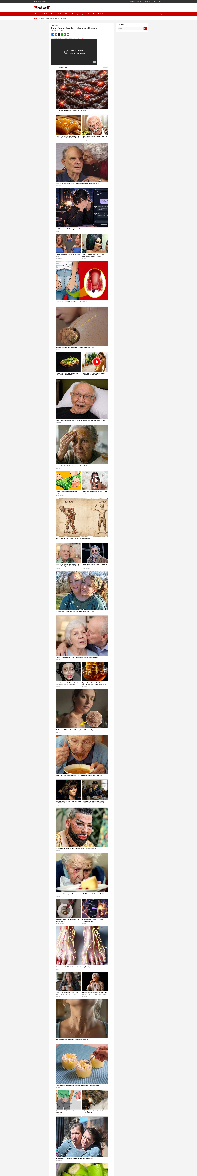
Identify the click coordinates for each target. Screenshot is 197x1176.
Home (37, 14)
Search (145, 28)
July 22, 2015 (54, 31)
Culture (67, 14)
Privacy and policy (147, 1)
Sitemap (154, 1)
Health (60, 14)
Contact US (160, 1)
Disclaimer (139, 1)
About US (132, 1)
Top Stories (45, 14)
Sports (83, 14)
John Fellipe (61, 31)
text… (83, 38)
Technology (75, 14)
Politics (53, 14)
